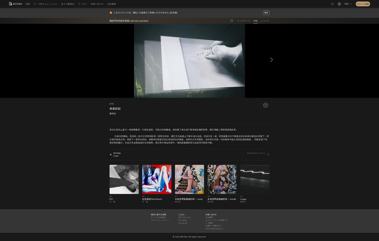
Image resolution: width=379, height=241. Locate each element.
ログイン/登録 (363, 4)
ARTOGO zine (184, 217)
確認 (266, 13)
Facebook (182, 220)
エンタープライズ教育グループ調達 (216, 221)
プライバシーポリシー (160, 220)
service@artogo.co (214, 229)
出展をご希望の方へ (213, 226)
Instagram (183, 223)
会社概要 (209, 217)
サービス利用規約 (158, 217)
